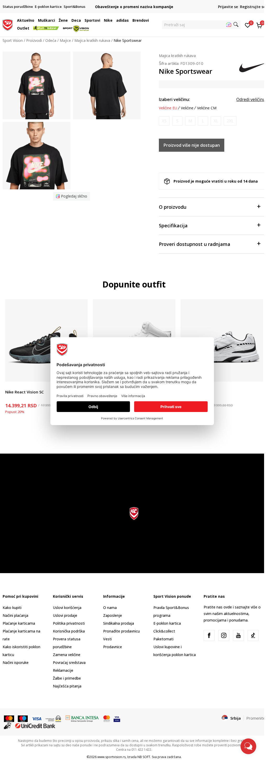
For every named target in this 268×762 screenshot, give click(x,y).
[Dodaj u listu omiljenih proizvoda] (255, 374)
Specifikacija (173, 225)
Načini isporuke (16, 662)
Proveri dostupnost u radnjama (194, 244)
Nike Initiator (193, 391)
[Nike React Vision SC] (46, 340)
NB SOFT (143, 757)
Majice (65, 40)
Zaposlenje (112, 615)
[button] (35, 20)
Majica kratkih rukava (92, 40)
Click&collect (164, 631)
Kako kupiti (12, 607)
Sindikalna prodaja (118, 623)
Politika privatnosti (69, 623)
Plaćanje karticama (19, 623)
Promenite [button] (255, 718)
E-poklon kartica (167, 623)
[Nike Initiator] (222, 340)
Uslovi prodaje (65, 615)
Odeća (50, 40)
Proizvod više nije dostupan (192, 145)
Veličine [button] (187, 108)
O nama (110, 607)
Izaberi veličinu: (174, 99)
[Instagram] (224, 635)
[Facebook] (209, 635)
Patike (10, 385)
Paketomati (163, 638)
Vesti (107, 638)
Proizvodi (34, 40)
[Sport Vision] (8, 24)
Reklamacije (63, 670)
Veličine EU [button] (168, 108)
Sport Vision (13, 40)
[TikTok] (253, 635)
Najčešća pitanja (67, 686)
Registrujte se (252, 6)
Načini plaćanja (15, 615)
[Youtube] (238, 635)
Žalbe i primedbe (67, 678)
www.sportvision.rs (111, 757)
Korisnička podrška (69, 631)
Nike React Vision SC (24, 391)
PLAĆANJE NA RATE (134, 2)
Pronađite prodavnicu (121, 631)
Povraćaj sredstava (69, 662)
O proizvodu (172, 207)
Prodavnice (112, 646)
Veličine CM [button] (206, 108)
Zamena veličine (66, 654)
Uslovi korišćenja (67, 607)
